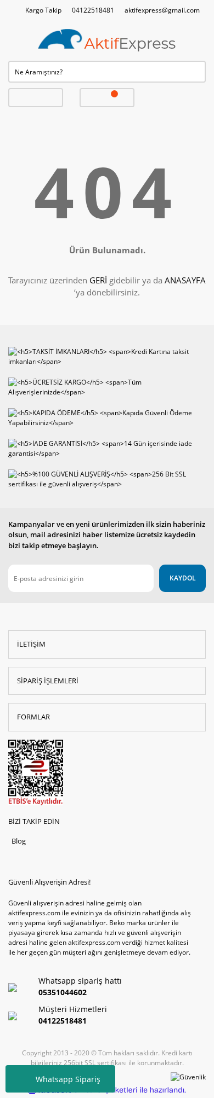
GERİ (98, 280)
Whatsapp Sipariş (68, 1079)
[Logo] (107, 41)
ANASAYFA (185, 280)
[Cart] (107, 97)
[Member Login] (35, 97)
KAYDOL (183, 578)
